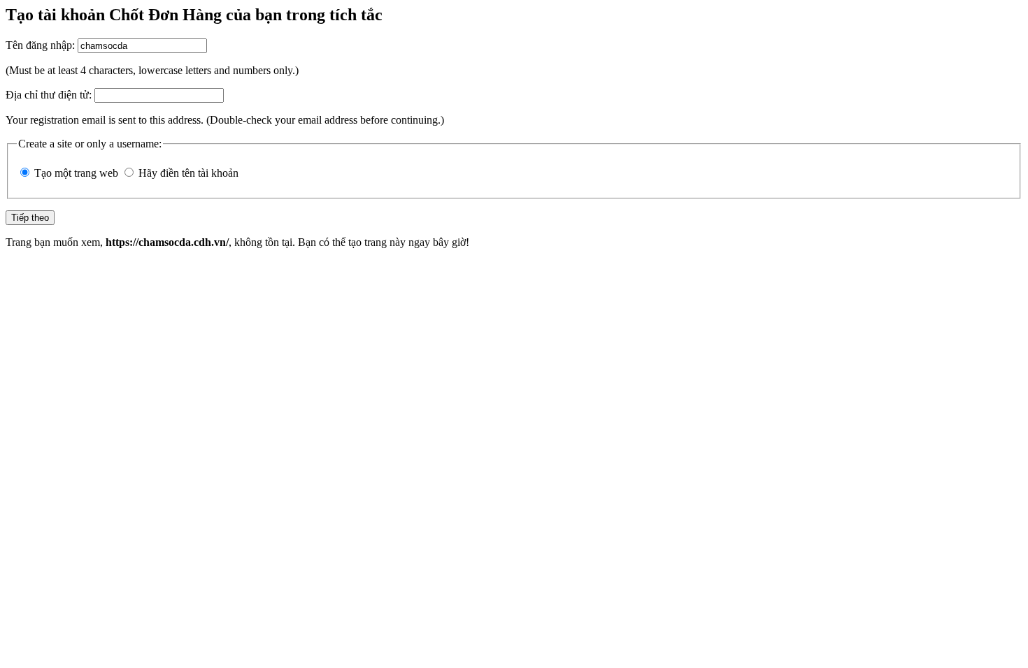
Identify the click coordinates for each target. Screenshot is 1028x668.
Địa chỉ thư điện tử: (49, 95)
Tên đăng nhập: (40, 45)
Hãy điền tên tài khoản (188, 173)
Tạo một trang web (76, 173)
